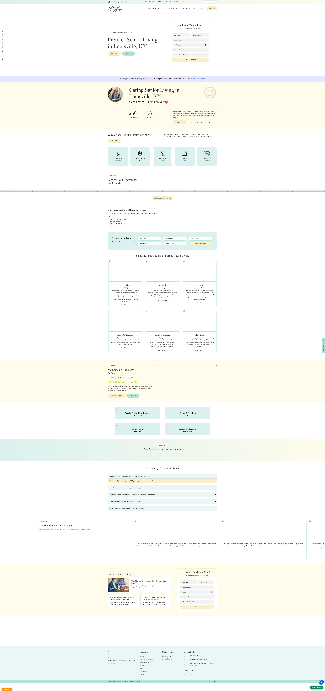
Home (142, 656)
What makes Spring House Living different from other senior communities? (132, 494)
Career (142, 674)
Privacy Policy (166, 656)
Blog (201, 8)
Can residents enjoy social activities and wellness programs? (128, 508)
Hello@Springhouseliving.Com (119, 2)
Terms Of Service (167, 659)
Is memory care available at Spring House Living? (124, 501)
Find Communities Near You (162, 198)
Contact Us (212, 8)
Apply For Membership (116, 395)
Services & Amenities (154, 8)
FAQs (194, 8)
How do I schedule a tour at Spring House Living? (124, 488)
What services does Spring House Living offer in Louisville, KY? (129, 476)
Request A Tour (185, 8)
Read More (124, 305)
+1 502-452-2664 (198, 78)
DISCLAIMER (212, 681)
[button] (114, 72)
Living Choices (170, 8)
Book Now (114, 53)
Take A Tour (128, 53)
